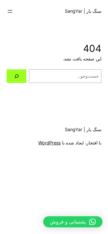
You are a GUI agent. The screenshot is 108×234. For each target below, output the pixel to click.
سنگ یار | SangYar (83, 11)
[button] (72, 221)
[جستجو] (16, 76)
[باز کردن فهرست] (10, 11)
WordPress (49, 143)
